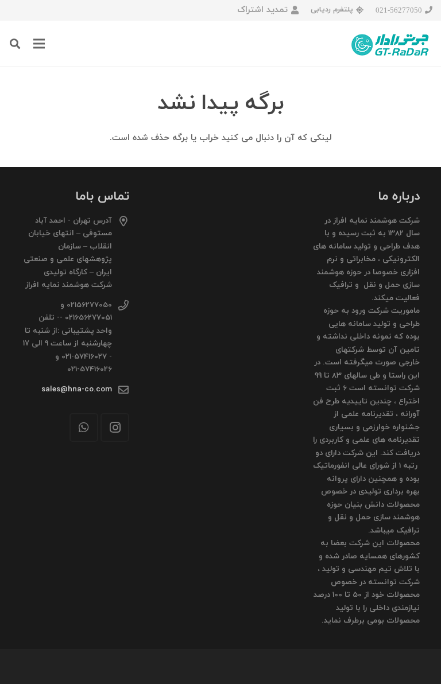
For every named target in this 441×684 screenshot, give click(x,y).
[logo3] (390, 43)
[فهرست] (39, 43)
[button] (14, 43)
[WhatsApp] (83, 427)
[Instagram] (114, 427)
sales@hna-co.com (76, 389)
